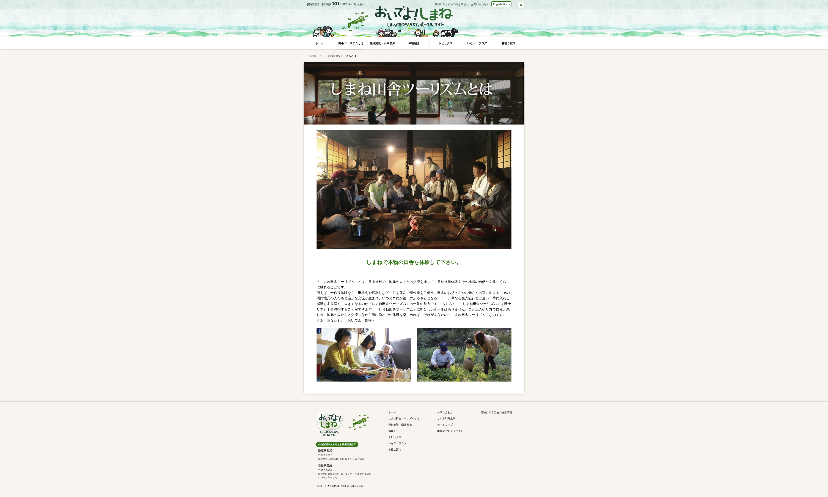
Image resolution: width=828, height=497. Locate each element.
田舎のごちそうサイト (450, 430)
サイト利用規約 (446, 418)
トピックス (446, 43)
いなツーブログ (477, 43)
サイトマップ (445, 424)
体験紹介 (414, 43)
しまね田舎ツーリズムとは (403, 418)
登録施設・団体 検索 (382, 43)
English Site (500, 4)
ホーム (319, 43)
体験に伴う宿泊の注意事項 (450, 4)
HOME (313, 55)
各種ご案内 (509, 43)
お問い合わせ (478, 4)
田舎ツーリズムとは (351, 43)
